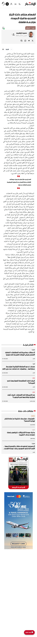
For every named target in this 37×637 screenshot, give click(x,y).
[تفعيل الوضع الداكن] (19, 4)
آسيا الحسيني (32, 424)
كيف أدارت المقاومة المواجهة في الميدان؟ (21, 382)
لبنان (33, 378)
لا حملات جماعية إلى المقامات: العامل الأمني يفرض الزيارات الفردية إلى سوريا (20, 353)
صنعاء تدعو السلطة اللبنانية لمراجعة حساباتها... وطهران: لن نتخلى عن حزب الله (18, 367)
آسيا (34, 364)
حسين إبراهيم (21, 33)
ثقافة (33, 416)
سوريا (33, 350)
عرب (33, 28)
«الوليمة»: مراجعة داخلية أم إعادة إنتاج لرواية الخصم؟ (19, 420)
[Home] (30, 4)
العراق (28, 28)
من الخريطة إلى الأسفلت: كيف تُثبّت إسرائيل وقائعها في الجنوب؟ (21, 396)
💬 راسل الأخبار (29, 632)
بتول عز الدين (32, 401)
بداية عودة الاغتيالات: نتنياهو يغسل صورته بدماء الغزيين (21, 433)
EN (15, 4)
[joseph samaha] (3, 4)
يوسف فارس (32, 438)
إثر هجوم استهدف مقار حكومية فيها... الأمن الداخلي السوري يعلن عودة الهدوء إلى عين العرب (19, 447)
